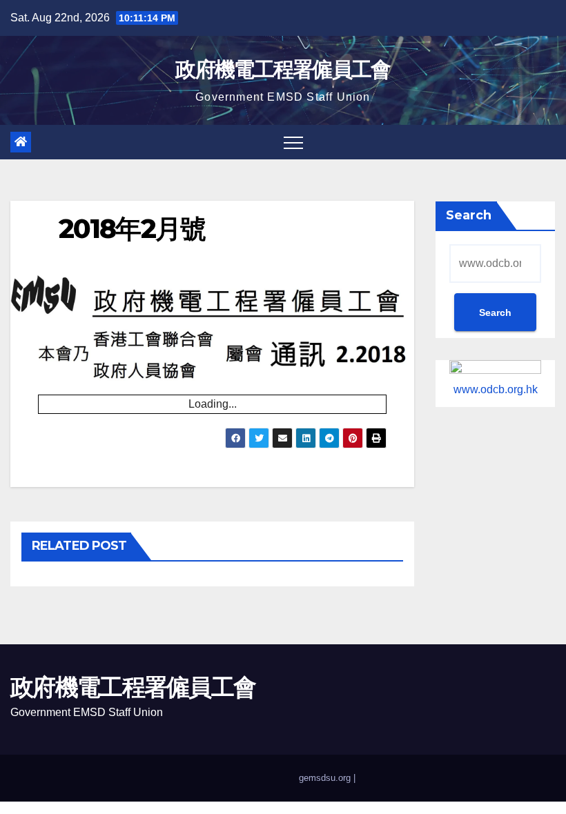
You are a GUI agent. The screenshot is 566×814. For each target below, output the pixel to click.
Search (468, 215)
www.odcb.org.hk (495, 389)
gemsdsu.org (324, 778)
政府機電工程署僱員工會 (282, 69)
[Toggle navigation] (293, 142)
